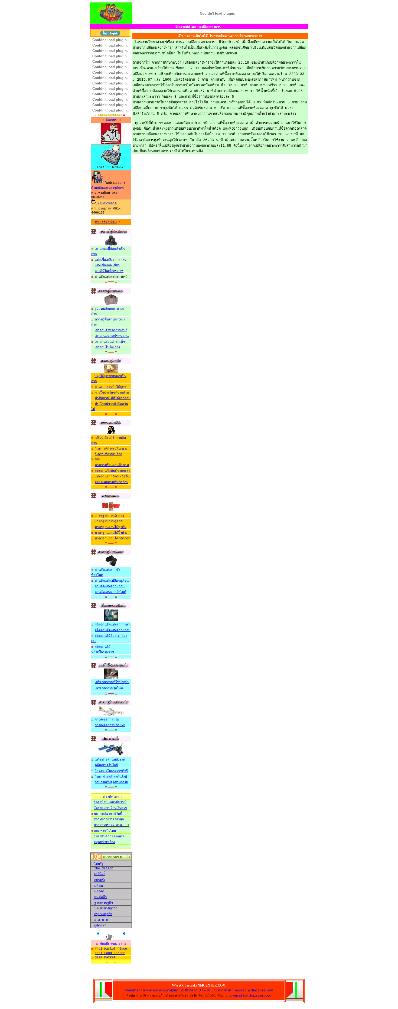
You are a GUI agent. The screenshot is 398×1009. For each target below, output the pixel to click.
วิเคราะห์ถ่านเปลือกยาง (111, 449)
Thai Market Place (111, 949)
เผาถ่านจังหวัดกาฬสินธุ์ (111, 330)
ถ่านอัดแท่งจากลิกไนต (110, 592)
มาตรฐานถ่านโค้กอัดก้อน (112, 538)
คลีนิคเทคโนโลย (106, 765)
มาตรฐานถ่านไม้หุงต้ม (110, 527)
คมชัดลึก (100, 897)
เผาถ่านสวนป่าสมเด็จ (110, 342)
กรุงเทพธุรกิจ (103, 914)
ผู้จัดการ (100, 926)
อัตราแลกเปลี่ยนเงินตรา (110, 808)
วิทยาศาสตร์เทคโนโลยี (111, 777)
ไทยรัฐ (98, 864)
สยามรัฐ (100, 880)
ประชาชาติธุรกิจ (105, 908)
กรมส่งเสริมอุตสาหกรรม (111, 782)
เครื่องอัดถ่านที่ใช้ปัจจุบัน (112, 682)
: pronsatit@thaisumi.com (248, 996)
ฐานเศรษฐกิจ (103, 903)
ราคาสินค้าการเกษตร (109, 836)
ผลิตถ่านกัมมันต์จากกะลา (112, 471)
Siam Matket (105, 957)
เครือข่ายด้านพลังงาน (110, 760)
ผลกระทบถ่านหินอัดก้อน (111, 482)
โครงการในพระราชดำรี (111, 771)
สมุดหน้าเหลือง (104, 842)
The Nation (103, 868)
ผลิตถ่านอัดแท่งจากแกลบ (113, 630)
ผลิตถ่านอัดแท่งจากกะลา (112, 625)
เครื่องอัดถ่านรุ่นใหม (109, 688)
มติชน (98, 886)
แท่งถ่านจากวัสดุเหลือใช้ (112, 477)
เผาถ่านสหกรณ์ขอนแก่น (112, 336)
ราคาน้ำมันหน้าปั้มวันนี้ (110, 802)
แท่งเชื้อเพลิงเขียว (107, 265)
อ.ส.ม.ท (101, 920)
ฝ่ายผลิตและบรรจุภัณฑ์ (107, 188)
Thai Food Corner (110, 953)
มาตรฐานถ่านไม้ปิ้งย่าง (111, 533)
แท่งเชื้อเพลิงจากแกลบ (110, 260)
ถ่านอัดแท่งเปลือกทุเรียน (112, 581)
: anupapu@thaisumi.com (252, 990)
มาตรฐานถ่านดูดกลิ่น (109, 521)
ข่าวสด (99, 891)
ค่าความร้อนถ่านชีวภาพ (112, 465)
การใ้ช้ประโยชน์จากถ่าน (112, 393)
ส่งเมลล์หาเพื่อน (106, 222)
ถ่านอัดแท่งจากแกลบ (110, 586)
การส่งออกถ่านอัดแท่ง (110, 725)
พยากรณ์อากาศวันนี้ (108, 814)
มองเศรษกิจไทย (105, 831)
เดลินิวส (99, 874)
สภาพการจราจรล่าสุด (109, 819)
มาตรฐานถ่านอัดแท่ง (109, 516)
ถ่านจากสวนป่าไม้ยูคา (110, 387)
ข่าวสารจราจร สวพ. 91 (111, 825)
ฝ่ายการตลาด (106, 203)
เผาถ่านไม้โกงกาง (107, 347)
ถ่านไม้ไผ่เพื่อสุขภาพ (109, 271)
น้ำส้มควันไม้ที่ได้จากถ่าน (113, 398)
